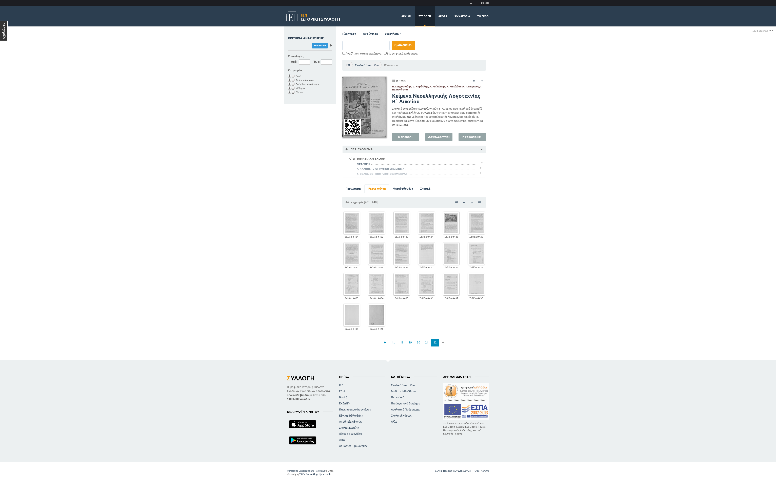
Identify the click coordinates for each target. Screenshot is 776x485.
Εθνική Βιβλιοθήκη (351, 415)
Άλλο (394, 421)
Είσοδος (485, 3)
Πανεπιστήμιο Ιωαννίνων (355, 409)
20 (418, 342)
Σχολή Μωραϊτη (349, 427)
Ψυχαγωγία (462, 16)
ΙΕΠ (348, 65)
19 (410, 342)
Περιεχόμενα (361, 149)
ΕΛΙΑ (342, 391)
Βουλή (343, 397)
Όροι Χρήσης (482, 470)
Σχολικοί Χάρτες (401, 415)
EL (471, 3)
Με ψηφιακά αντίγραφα (402, 53)
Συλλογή (425, 16)
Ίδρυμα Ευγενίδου (350, 433)
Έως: (316, 61)
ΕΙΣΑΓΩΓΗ (363, 164)
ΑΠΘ (342, 439)
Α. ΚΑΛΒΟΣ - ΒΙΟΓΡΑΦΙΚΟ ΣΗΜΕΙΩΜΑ (380, 168)
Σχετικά (425, 188)
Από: (294, 61)
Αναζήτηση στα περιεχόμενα (363, 53)
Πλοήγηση (349, 33)
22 (435, 342)
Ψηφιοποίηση (377, 188)
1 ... (393, 342)
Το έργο (482, 16)
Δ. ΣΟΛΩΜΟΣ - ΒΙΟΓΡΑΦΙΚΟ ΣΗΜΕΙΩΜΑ (382, 173)
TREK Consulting (308, 474)
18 (402, 342)
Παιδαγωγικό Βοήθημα (405, 403)
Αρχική (406, 16)
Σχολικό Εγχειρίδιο (367, 65)
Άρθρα (442, 16)
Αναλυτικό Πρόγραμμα (405, 409)
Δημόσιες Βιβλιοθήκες (353, 445)
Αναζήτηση (370, 33)
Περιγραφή (353, 188)
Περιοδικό (397, 397)
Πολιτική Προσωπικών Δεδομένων (452, 470)
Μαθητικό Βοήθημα (403, 391)
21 (426, 342)
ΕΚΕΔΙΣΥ (344, 403)
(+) (770, 30)
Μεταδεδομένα (403, 188)
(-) (773, 30)
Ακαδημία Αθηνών (350, 421)
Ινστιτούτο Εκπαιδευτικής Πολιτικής (306, 470)
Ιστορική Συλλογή (320, 16)
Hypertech (325, 474)
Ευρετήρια (392, 33)
